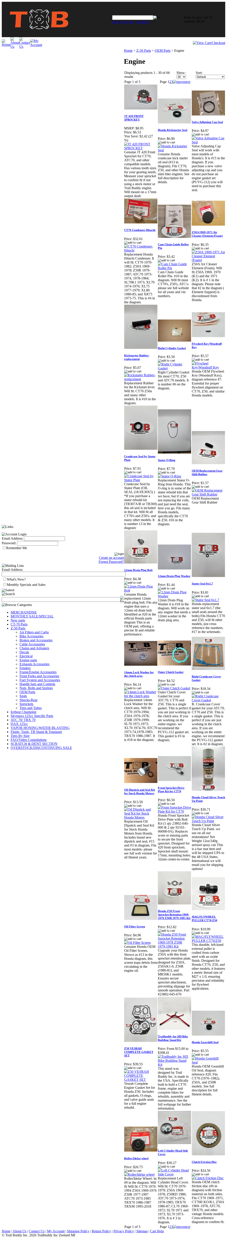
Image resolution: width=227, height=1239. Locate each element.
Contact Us (37, 1231)
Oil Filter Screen (134, 926)
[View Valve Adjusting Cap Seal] (208, 142)
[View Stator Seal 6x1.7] (205, 600)
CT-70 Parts (19, 624)
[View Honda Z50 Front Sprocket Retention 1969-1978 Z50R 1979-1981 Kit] (174, 946)
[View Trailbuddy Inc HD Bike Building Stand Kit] (174, 1064)
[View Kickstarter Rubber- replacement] (140, 379)
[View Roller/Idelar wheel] (139, 1174)
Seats (23, 696)
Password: (9, 543)
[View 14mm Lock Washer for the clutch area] (140, 696)
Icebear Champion (23, 712)
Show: (181, 73)
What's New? (16, 579)
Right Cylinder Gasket (172, 348)
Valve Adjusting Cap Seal (207, 122)
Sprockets (26, 704)
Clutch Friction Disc (204, 1162)
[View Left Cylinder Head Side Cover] (174, 1174)
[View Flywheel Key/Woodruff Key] (208, 367)
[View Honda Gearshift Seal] (208, 1062)
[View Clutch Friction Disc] (208, 1178)
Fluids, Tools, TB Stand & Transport (36, 732)
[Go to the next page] (181, 82)
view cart (127, 22)
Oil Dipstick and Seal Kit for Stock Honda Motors (139, 791)
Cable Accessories (32, 644)
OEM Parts (27, 692)
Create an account (111, 558)
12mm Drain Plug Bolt (138, 570)
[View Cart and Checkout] (209, 43)
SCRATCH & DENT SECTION (34, 744)
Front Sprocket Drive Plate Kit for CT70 (171, 789)
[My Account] (36, 45)
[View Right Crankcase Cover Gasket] (208, 700)
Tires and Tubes (31, 708)
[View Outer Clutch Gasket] (174, 688)
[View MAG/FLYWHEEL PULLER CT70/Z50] (208, 941)
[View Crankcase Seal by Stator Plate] (140, 480)
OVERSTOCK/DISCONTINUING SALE (41, 748)
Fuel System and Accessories (40, 680)
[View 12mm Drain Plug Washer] (174, 596)
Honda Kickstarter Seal (172, 130)
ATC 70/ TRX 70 (23, 720)
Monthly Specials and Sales (26, 585)
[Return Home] (39, 36)
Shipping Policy (78, 1231)
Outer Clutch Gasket (170, 672)
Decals (24, 652)
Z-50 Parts (18, 628)
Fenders (25, 668)
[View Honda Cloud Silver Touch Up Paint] (208, 821)
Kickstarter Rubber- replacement (136, 357)
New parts (18, 620)
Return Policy (101, 1231)
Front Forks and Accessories (39, 676)
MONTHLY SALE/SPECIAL (32, 616)
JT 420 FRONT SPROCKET (134, 117)
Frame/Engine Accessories (38, 672)
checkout (142, 22)
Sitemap (142, 1231)
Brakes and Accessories (36, 640)
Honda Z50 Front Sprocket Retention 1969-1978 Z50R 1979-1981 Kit (174, 914)
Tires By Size (20, 736)
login (115, 22)
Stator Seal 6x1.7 (202, 583)
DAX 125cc (19, 724)
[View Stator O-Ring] (169, 476)
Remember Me (16, 548)
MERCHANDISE (24, 612)
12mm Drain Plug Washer (174, 576)
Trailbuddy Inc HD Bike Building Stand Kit (173, 1038)
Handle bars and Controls (37, 684)
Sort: (199, 73)
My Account (56, 1231)
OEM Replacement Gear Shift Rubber (207, 472)
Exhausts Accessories (34, 664)
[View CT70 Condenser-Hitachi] (140, 250)
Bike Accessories (31, 636)
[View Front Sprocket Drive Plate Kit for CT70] (174, 811)
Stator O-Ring (166, 460)
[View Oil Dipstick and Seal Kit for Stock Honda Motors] (140, 817)
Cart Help (157, 1231)
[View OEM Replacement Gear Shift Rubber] (208, 494)
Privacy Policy (124, 1231)
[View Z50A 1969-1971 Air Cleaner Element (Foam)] (208, 260)
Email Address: (12, 538)
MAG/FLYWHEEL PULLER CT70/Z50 (204, 918)
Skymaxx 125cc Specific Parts (32, 716)
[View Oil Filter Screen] (137, 943)
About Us (19, 1231)
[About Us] (14, 46)
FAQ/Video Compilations (29, 740)
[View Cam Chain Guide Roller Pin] (174, 268)
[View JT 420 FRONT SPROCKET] (140, 148)
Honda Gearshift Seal (205, 1042)
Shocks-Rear (28, 700)
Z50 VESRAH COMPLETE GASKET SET (138, 1052)
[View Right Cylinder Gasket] (174, 368)
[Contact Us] (24, 46)
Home (128, 50)
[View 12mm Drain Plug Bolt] (140, 590)
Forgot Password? (111, 562)
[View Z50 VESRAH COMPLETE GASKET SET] (140, 1079)
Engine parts (28, 660)
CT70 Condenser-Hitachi (139, 230)
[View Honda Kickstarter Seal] (174, 150)
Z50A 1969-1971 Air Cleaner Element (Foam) (207, 234)
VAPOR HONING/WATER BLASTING (40, 728)
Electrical (26, 656)
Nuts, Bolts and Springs (36, 688)
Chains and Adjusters (34, 648)
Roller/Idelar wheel (136, 1158)
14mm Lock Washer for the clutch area (139, 674)
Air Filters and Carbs (34, 632)
